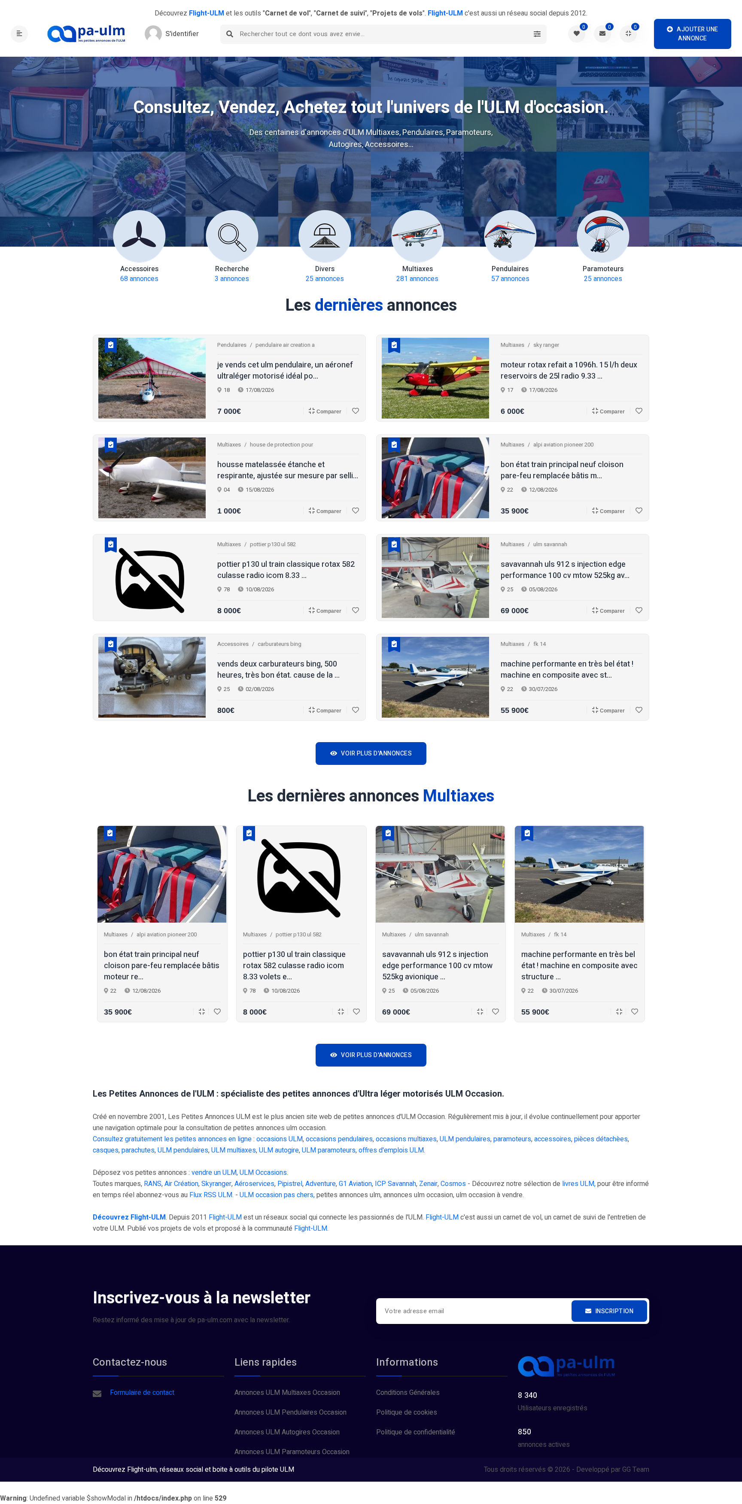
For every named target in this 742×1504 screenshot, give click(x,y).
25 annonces (325, 274)
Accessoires (233, 644)
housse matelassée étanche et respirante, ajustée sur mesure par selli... (287, 470)
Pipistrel (289, 1184)
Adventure (320, 1184)
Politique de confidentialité (415, 1432)
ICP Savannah (395, 1184)
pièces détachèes (601, 1139)
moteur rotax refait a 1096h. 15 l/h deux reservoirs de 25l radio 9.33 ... (569, 371)
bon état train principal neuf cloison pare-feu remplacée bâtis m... (562, 470)
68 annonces (139, 274)
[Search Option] (537, 34)
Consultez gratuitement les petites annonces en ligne (172, 1139)
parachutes (138, 1150)
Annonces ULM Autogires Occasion (287, 1432)
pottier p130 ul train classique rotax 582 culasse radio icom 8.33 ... (286, 570)
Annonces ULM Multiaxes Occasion (287, 1393)
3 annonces (232, 274)
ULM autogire (279, 1150)
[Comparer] (199, 1011)
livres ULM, (579, 1184)
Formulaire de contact (142, 1393)
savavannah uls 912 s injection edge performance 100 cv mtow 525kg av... (565, 570)
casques (106, 1150)
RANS (152, 1184)
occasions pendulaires (339, 1139)
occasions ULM (279, 1139)
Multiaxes (512, 345)
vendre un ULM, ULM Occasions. (240, 1173)
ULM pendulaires (465, 1139)
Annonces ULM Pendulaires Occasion (290, 1412)
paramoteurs (512, 1139)
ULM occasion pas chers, (277, 1195)
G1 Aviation (355, 1184)
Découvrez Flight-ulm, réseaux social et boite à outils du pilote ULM (193, 1469)
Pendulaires (231, 345)
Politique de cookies (406, 1412)
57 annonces (510, 274)
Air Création (181, 1184)
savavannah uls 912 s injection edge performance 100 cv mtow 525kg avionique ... (437, 966)
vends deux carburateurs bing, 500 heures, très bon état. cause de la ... (278, 670)
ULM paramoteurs (329, 1150)
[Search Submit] (230, 34)
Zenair (428, 1184)
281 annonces (417, 274)
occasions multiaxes (406, 1139)
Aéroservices (254, 1184)
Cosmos (453, 1184)
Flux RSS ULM (210, 1195)
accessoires (552, 1139)
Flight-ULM (225, 1217)
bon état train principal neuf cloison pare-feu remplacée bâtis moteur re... (161, 966)
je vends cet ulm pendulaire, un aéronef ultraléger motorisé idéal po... (285, 371)
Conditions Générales (408, 1393)
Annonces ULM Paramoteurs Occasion (292, 1452)
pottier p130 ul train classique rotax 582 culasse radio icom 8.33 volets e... (294, 966)
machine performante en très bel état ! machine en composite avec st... (567, 670)
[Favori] (353, 410)
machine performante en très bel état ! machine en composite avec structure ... (579, 966)
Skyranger (216, 1184)
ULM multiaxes (233, 1150)
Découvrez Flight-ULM (129, 1217)
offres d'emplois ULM (391, 1150)
